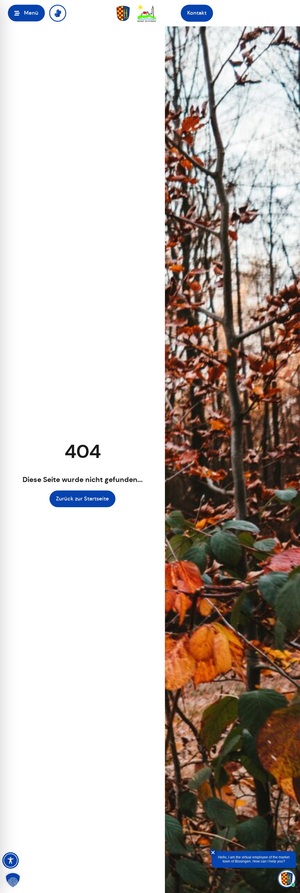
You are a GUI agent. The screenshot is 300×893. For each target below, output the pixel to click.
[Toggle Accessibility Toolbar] (10, 860)
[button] (26, 13)
